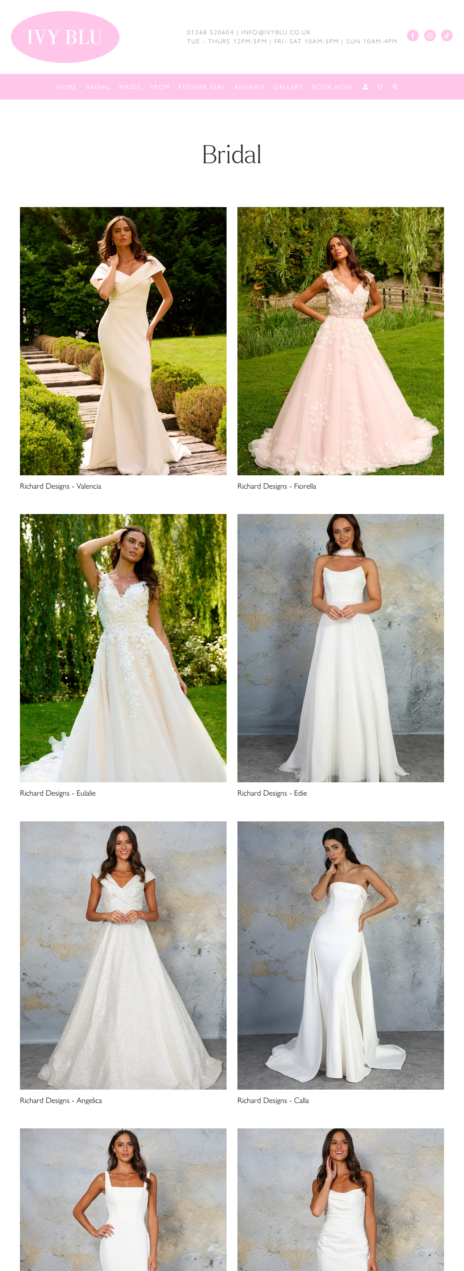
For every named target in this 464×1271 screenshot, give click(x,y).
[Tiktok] (447, 35)
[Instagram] (430, 35)
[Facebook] (413, 35)
